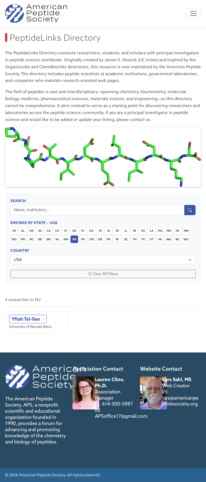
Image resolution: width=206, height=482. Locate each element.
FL (82, 231)
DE (74, 231)
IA (108, 231)
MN (186, 231)
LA (151, 231)
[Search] (190, 210)
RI (117, 239)
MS (23, 239)
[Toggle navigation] (193, 13)
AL (23, 231)
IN (134, 231)
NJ (57, 239)
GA (91, 231)
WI (177, 239)
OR (100, 239)
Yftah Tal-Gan (26, 319)
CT (66, 231)
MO (14, 239)
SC (126, 239)
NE (40, 239)
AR (32, 231)
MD (169, 231)
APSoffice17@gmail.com (121, 416)
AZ (40, 231)
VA (160, 239)
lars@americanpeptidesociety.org (180, 401)
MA (160, 231)
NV (74, 239)
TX (143, 239)
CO (57, 231)
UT (152, 239)
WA (168, 239)
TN (135, 239)
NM (66, 239)
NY (83, 239)
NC (32, 239)
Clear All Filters (105, 273)
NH (48, 239)
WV (185, 239)
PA (109, 239)
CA (49, 231)
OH (91, 239)
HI (100, 231)
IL (126, 231)
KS (143, 231)
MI (177, 231)
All (14, 231)
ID (117, 231)
